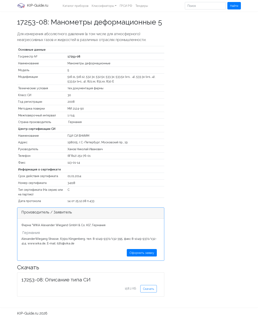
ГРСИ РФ (126, 5)
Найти (234, 5)
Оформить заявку (141, 252)
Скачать (148, 288)
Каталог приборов (75, 5)
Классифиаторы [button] (103, 5)
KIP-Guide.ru (37, 5)
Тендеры (141, 5)
